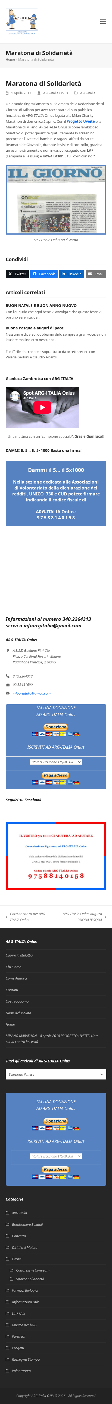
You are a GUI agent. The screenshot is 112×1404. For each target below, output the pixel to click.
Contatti (12, 989)
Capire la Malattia (19, 955)
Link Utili (18, 1313)
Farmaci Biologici (25, 1290)
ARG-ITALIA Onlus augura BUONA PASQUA (78, 917)
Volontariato (21, 1370)
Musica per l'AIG (24, 1324)
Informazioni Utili (25, 1301)
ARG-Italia (87, 93)
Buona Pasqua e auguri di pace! (35, 327)
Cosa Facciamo (17, 1001)
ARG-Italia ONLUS (44, 1395)
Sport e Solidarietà (30, 1278)
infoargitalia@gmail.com (32, 693)
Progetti (18, 1347)
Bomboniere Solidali (27, 1224)
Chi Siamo (13, 966)
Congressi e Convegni (32, 1270)
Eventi (16, 1258)
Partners (18, 1336)
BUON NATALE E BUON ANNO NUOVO (41, 305)
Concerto (19, 1235)
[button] (103, 21)
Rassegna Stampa (26, 1359)
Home (10, 59)
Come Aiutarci (16, 978)
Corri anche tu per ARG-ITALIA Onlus (26, 917)
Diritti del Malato (18, 1012)
